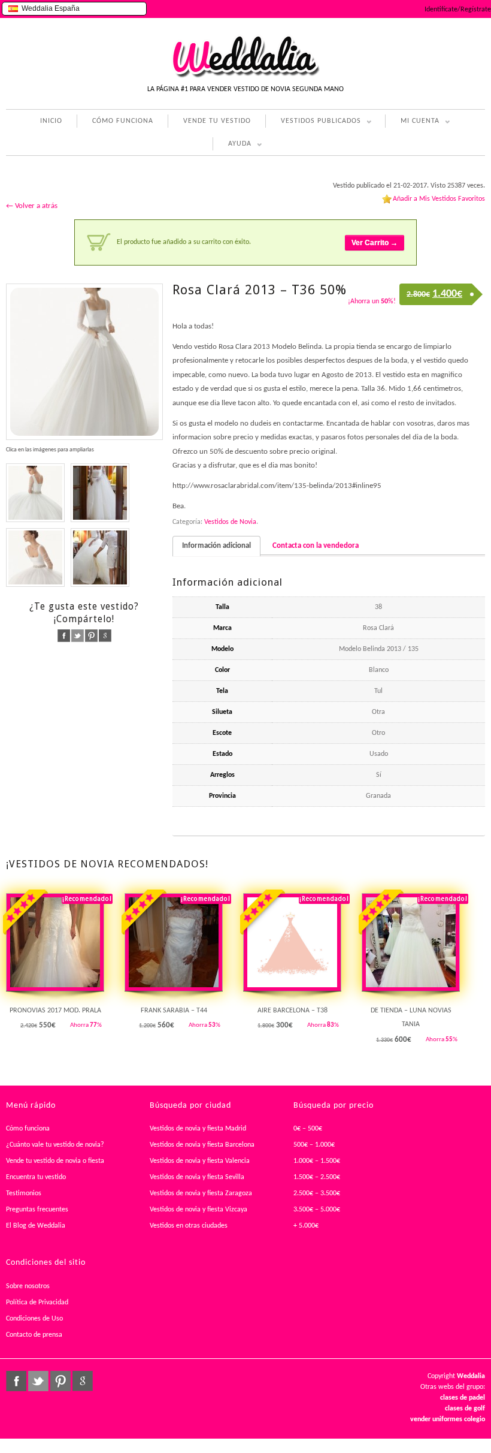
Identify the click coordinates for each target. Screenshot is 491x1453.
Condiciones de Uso (34, 1318)
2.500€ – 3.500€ (316, 1193)
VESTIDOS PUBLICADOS (313, 122)
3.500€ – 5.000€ (316, 1209)
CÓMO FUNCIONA (122, 121)
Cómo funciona (28, 1128)
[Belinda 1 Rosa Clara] (84, 362)
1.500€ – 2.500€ (316, 1177)
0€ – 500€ (307, 1128)
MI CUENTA (412, 122)
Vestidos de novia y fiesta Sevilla (197, 1177)
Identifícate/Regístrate (458, 9)
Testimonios (23, 1193)
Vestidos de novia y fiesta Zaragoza (201, 1193)
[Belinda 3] (35, 557)
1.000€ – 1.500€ (316, 1161)
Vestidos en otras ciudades (189, 1225)
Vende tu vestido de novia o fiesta (55, 1161)
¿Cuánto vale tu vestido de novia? (55, 1144)
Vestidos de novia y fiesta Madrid (198, 1128)
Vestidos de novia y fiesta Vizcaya (198, 1209)
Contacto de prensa (34, 1335)
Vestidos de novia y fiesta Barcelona (202, 1144)
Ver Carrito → (374, 243)
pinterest (91, 635)
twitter (77, 635)
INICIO (51, 121)
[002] (100, 557)
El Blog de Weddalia (35, 1225)
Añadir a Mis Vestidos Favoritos (439, 199)
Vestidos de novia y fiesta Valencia (200, 1161)
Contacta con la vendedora (315, 546)
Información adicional (216, 546)
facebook (63, 635)
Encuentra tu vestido (36, 1177)
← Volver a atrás (31, 206)
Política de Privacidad (37, 1302)
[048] (100, 492)
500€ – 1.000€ (314, 1144)
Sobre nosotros (28, 1286)
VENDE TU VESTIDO (217, 121)
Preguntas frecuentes (37, 1209)
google (105, 635)
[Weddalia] (245, 76)
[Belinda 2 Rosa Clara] (35, 492)
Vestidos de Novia (230, 522)
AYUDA (232, 145)
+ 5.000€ (306, 1225)
